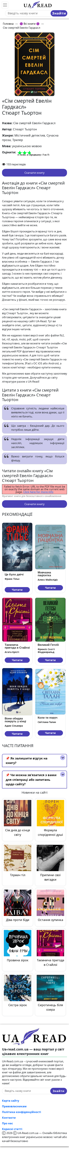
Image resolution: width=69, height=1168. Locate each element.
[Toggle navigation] (5, 5)
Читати (17, 590)
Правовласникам (14, 1106)
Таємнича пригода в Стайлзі (17, 646)
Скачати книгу (34, 173)
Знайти (59, 13)
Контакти (9, 1117)
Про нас (7, 1123)
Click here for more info (38, 492)
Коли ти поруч (47, 717)
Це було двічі (14, 574)
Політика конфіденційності (21, 1112)
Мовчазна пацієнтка (44, 574)
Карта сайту (10, 1100)
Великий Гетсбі (48, 644)
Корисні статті (12, 1129)
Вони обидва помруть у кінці (15, 720)
